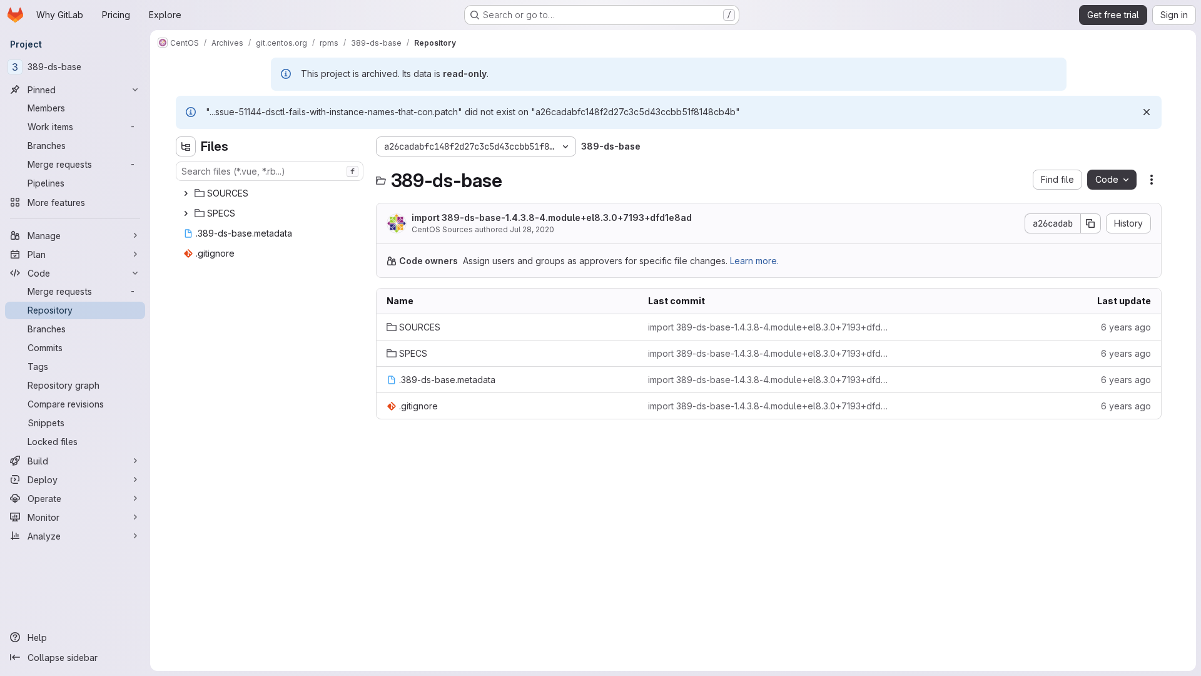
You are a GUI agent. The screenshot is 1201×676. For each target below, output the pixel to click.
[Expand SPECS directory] (185, 213)
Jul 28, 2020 (532, 229)
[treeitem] (270, 193)
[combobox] (269, 171)
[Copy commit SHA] (1091, 223)
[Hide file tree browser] (186, 146)
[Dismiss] (1146, 112)
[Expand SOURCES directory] (185, 193)
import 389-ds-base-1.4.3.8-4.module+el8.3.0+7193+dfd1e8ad (552, 217)
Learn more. (754, 260)
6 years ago (1126, 327)
